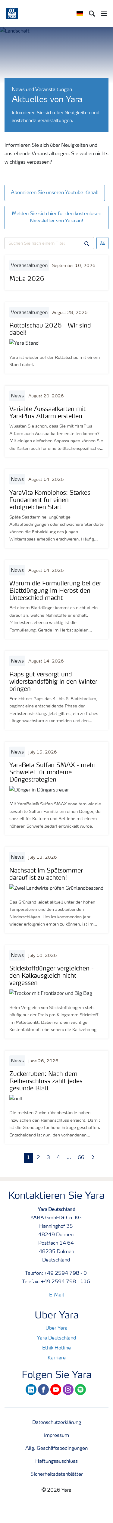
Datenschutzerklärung (56, 1422)
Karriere (57, 1358)
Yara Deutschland (56, 1338)
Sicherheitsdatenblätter (56, 1474)
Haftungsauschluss (56, 1461)
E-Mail (56, 1295)
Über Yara (56, 1328)
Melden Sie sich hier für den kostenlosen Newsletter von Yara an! (56, 218)
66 (81, 1157)
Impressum (56, 1435)
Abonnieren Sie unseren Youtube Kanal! (55, 192)
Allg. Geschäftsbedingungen (56, 1448)
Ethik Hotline (56, 1348)
